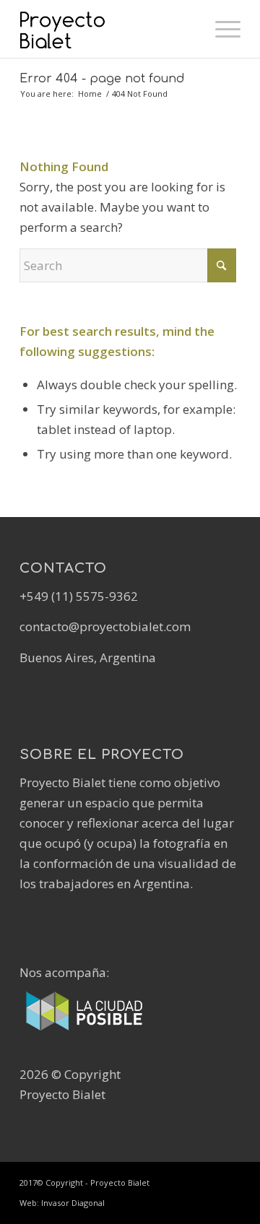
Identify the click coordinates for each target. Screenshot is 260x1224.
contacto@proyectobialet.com (105, 626)
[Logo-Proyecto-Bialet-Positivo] (108, 29)
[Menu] (220, 29)
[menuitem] (220, 29)
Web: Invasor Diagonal (62, 1202)
